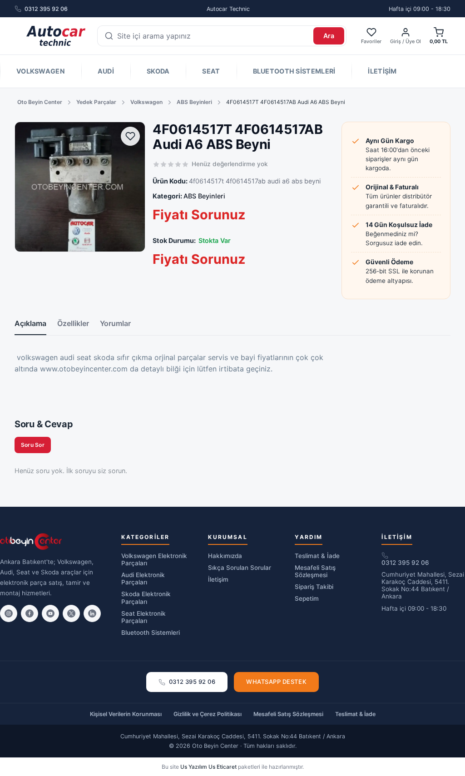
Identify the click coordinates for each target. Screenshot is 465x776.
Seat (211, 71)
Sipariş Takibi (314, 586)
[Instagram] (8, 613)
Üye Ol (413, 41)
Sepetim (307, 598)
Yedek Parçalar (96, 102)
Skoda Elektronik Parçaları (146, 597)
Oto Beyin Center (39, 102)
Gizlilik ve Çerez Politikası (207, 714)
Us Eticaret (222, 766)
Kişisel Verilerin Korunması (126, 714)
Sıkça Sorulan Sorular (239, 567)
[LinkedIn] (92, 613)
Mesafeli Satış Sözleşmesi (315, 571)
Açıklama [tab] (30, 323)
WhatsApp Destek (276, 681)
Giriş (395, 41)
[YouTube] (50, 613)
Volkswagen (40, 71)
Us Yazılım (193, 766)
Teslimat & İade (317, 555)
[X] (71, 613)
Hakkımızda (225, 555)
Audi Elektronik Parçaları (143, 578)
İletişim (382, 71)
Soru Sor (33, 444)
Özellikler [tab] (73, 323)
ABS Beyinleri (194, 102)
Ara (329, 36)
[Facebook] (29, 613)
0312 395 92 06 (46, 8)
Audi (106, 71)
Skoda (158, 71)
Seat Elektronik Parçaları (143, 617)
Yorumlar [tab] (115, 323)
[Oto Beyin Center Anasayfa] (55, 36)
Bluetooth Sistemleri (294, 71)
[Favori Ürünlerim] (130, 136)
